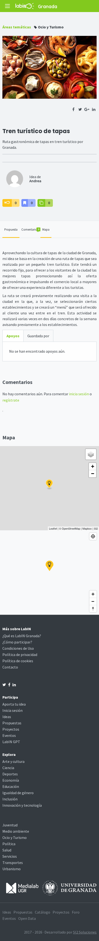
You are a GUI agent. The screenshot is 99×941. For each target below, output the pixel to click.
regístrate (10, 400)
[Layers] (91, 454)
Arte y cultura (13, 761)
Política (8, 844)
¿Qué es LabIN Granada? (21, 636)
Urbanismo (11, 869)
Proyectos (10, 729)
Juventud (10, 825)
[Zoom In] (93, 594)
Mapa (46, 229)
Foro (76, 912)
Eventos (9, 735)
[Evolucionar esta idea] (41, 203)
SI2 (96, 528)
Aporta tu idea (14, 704)
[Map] (49, 572)
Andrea (35, 180)
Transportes (12, 862)
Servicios (9, 856)
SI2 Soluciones (85, 932)
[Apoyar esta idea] (7, 203)
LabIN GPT (11, 742)
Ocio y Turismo (51, 27)
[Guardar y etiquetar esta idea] (24, 203)
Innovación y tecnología (22, 805)
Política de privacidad (19, 654)
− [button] (92, 474)
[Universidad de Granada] (69, 887)
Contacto (10, 667)
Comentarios (30, 229)
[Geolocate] (93, 536)
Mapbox (87, 528)
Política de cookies (17, 661)
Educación (10, 786)
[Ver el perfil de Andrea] (14, 178)
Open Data (27, 918)
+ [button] (92, 466)
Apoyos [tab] (12, 335)
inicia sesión (79, 393)
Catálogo (42, 912)
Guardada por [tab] (38, 335)
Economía (10, 780)
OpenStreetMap (71, 528)
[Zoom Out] (93, 601)
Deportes (10, 774)
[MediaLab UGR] (22, 887)
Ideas (6, 717)
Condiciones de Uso (18, 648)
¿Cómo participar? (17, 642)
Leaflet (53, 528)
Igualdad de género (18, 793)
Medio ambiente (15, 831)
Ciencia (8, 768)
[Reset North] (93, 608)
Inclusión (10, 799)
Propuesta (11, 229)
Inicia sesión (12, 710)
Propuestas (11, 723)
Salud (6, 850)
